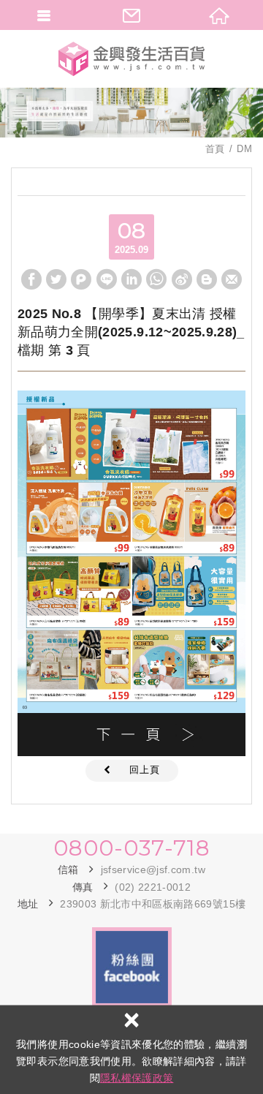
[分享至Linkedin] (131, 279)
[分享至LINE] (107, 279)
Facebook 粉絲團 (132, 967)
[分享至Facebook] (31, 279)
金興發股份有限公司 (131, 58)
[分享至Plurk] (81, 279)
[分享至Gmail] (232, 279)
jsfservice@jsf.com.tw (153, 869)
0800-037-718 (131, 848)
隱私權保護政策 (136, 1078)
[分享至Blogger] (207, 279)
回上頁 (144, 769)
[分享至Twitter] (56, 279)
